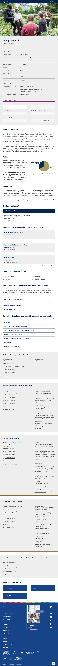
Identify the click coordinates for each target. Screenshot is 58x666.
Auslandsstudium (8, 588)
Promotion (5, 610)
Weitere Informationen (8, 409)
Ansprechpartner (23, 94)
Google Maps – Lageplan (10, 363)
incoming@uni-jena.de (11, 571)
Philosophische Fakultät (27, 86)
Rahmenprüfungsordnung (38, 279)
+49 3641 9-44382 (10, 372)
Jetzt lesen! (40, 611)
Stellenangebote (7, 616)
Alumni (34, 588)
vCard (6, 375)
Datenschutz (11, 664)
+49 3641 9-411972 (10, 403)
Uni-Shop (5, 647)
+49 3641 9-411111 (10, 458)
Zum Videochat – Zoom (41, 483)
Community (6, 633)
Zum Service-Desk (10, 397)
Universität (5, 624)
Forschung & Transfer (8, 613)
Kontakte (5, 638)
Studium (5, 607)
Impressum (5, 664)
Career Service (7, 595)
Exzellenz (5, 627)
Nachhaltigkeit (6, 630)
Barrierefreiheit (18, 664)
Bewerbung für (7, 104)
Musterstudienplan (9, 276)
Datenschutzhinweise (43, 492)
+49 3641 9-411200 (10, 454)
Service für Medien (7, 644)
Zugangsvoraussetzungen (9, 94)
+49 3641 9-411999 (10, 400)
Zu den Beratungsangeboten (10, 464)
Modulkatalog (8, 279)
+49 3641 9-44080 (10, 369)
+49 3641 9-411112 (10, 521)
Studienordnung (36, 276)
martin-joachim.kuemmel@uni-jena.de (15, 366)
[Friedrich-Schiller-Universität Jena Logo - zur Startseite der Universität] (5, 2)
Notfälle (5, 641)
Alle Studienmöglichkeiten (48, 265)
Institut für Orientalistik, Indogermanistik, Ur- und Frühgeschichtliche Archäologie (34, 90)
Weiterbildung (6, 619)
